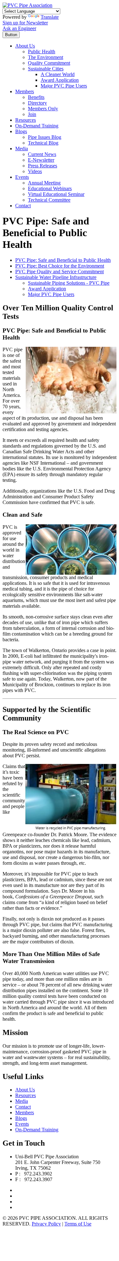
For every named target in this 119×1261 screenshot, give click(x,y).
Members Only (43, 108)
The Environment (45, 57)
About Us (25, 45)
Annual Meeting (44, 182)
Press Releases (42, 165)
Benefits (36, 97)
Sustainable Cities (45, 68)
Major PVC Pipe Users (64, 85)
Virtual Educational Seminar (56, 194)
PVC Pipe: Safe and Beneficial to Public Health (63, 260)
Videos (35, 171)
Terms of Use (77, 1223)
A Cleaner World (58, 74)
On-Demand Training (36, 125)
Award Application (60, 80)
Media (21, 148)
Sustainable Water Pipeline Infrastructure (55, 277)
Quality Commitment (49, 63)
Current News (42, 154)
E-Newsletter (41, 160)
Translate (50, 17)
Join (32, 114)
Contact (23, 205)
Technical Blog (43, 143)
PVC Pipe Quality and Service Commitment (59, 271)
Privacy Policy (46, 1223)
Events (22, 177)
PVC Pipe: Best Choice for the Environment (59, 265)
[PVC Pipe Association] (27, 5)
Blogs (21, 131)
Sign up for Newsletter (25, 22)
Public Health (41, 51)
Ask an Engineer (19, 28)
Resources (25, 120)
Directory (37, 103)
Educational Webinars (50, 188)
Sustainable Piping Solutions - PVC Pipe (68, 283)
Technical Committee (49, 200)
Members (24, 91)
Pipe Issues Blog (44, 137)
